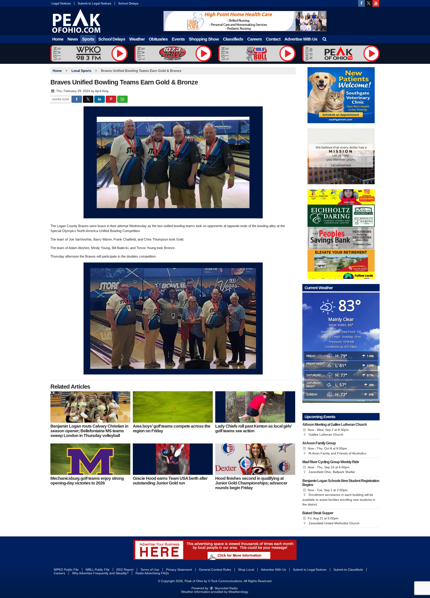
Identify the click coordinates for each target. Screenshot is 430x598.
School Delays (128, 3)
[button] (324, 39)
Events (178, 39)
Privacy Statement (179, 569)
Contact (273, 39)
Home (57, 39)
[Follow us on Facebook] (361, 3)
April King (101, 91)
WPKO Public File (66, 569)
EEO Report (124, 569)
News (72, 39)
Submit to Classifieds (348, 569)
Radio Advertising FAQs (152, 573)
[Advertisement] (245, 21)
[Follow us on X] (368, 3)
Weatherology (238, 592)
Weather (137, 39)
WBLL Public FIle (98, 569)
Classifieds (233, 39)
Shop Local (246, 569)
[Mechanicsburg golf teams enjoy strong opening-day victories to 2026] (90, 459)
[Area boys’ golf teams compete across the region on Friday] (173, 407)
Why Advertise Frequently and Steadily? (100, 573)
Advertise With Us (300, 39)
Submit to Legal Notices (94, 3)
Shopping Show (204, 39)
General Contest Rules (215, 569)
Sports (88, 39)
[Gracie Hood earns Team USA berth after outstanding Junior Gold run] (173, 459)
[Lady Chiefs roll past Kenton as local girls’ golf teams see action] (255, 407)
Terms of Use (149, 569)
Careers (254, 39)
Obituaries (158, 39)
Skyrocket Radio (226, 588)
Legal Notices (61, 3)
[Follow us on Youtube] (375, 3)
